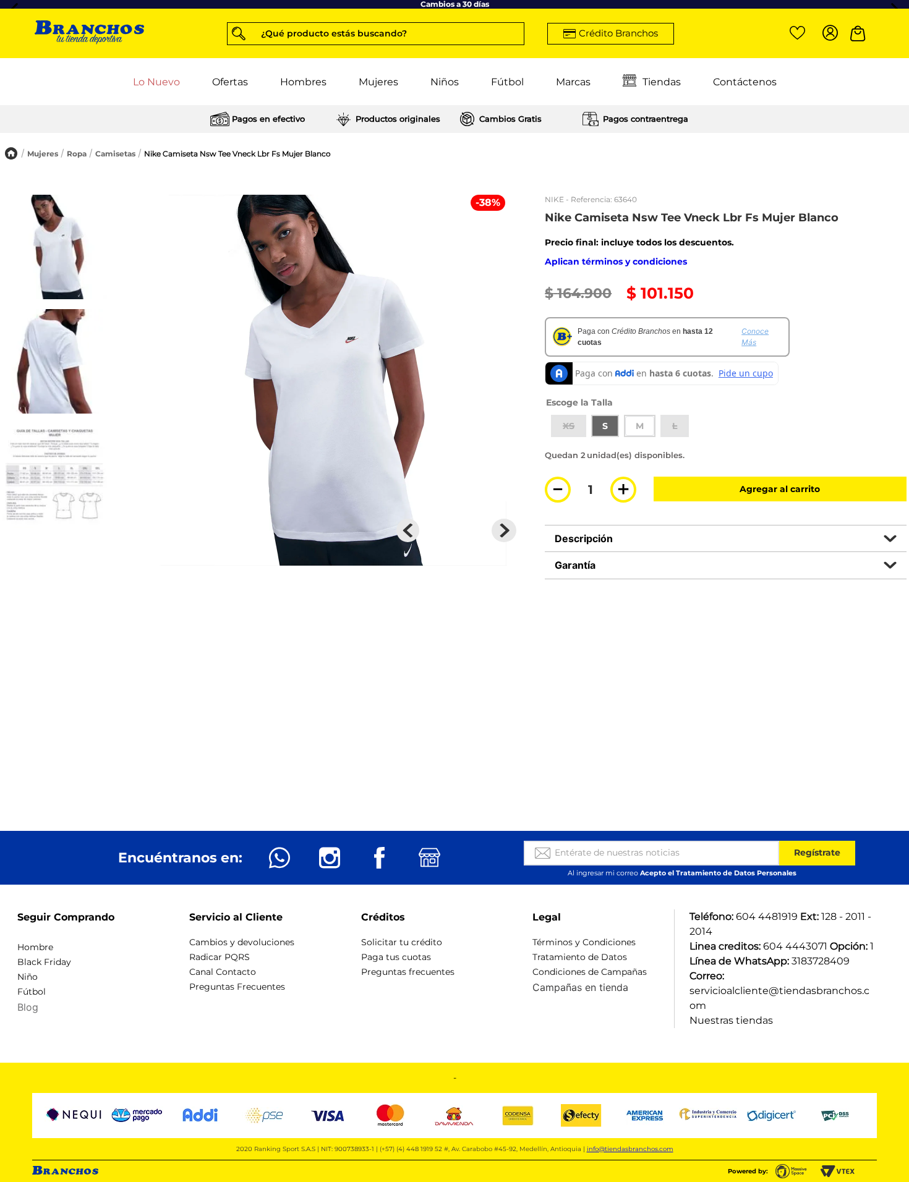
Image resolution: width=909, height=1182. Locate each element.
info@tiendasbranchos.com (630, 1149)
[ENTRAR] (827, 33)
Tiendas (661, 81)
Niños (444, 81)
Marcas (573, 81)
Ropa (77, 153)
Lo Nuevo (156, 81)
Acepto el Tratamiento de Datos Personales (718, 873)
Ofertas (230, 81)
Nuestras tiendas (731, 1020)
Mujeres (378, 81)
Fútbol (507, 81)
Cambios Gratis (510, 119)
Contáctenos (745, 81)
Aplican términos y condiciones (616, 261)
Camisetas (115, 153)
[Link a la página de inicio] (11, 153)
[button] (375, 33)
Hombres (303, 81)
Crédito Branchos (618, 33)
